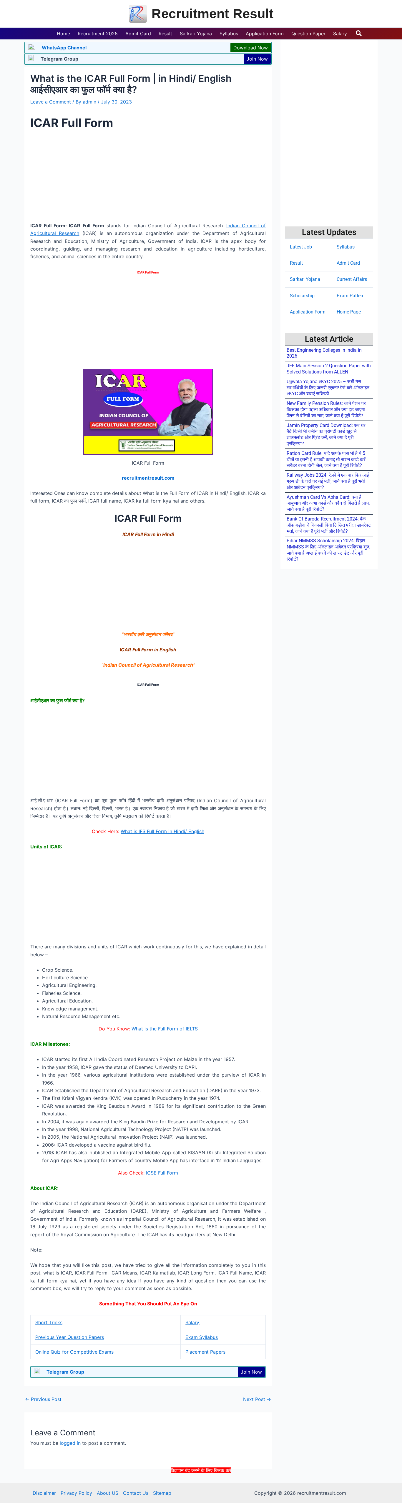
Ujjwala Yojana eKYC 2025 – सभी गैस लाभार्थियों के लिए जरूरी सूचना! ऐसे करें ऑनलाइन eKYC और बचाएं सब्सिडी (328, 388)
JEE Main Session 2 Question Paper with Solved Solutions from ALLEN (329, 369)
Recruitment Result (212, 13)
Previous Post (43, 1399)
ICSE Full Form (162, 1173)
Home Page (349, 312)
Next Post (257, 1399)
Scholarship (302, 295)
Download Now (250, 48)
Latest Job (301, 247)
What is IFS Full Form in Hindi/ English (162, 831)
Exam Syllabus (201, 1337)
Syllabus (346, 247)
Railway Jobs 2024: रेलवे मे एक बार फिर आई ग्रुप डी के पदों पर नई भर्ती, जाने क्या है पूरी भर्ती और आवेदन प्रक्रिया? (328, 481)
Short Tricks (48, 1322)
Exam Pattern (351, 295)
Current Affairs (352, 279)
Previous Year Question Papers (69, 1337)
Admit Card (348, 263)
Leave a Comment (50, 102)
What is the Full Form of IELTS (165, 1029)
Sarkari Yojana (305, 279)
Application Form (307, 312)
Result (296, 263)
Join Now (257, 59)
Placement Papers (205, 1352)
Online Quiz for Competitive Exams (74, 1352)
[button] (359, 33)
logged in (70, 1443)
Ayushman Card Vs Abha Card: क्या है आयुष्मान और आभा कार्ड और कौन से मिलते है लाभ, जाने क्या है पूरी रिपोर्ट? (328, 503)
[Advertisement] (201, 1487)
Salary (192, 1322)
